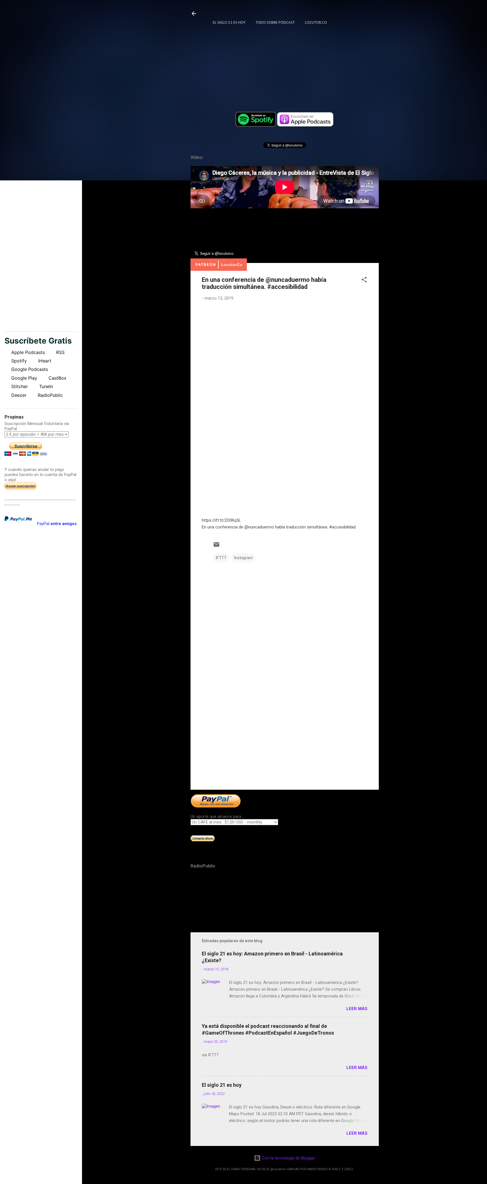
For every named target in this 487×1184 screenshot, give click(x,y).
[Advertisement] (285, 737)
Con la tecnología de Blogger (288, 1158)
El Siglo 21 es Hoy (229, 23)
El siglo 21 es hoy (222, 1085)
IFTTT (221, 557)
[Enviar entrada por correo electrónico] (216, 546)
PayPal (57, 523)
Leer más (357, 1008)
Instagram (243, 557)
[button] (364, 280)
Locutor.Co (316, 23)
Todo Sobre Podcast (275, 23)
